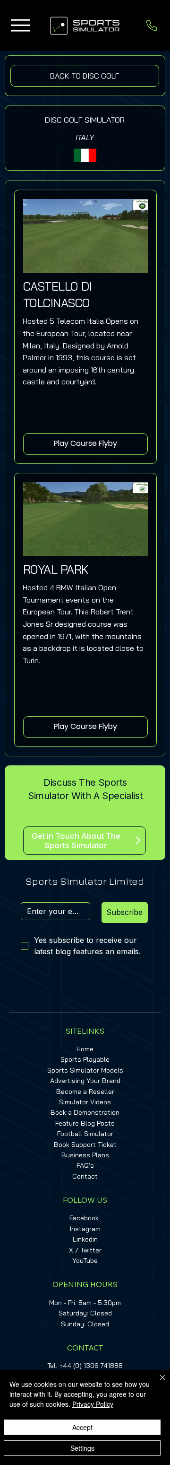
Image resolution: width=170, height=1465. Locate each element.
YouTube (85, 1260)
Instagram (85, 1229)
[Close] (156, 1383)
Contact (85, 1176)
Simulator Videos (85, 1102)
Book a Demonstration (85, 1112)
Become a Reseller (85, 1091)
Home (85, 1049)
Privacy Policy (92, 1404)
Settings (82, 1448)
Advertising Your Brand (85, 1080)
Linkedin (85, 1239)
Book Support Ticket (85, 1144)
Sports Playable (85, 1059)
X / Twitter (85, 1250)
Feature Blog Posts (85, 1123)
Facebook (84, 1218)
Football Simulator (85, 1133)
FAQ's (85, 1165)
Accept (82, 1427)
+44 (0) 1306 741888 (91, 1365)
